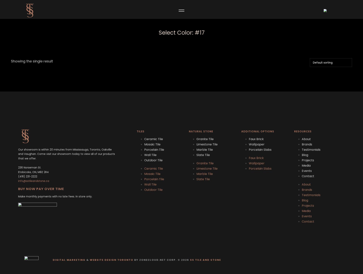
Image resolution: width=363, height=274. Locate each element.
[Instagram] (340, 260)
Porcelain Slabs (260, 149)
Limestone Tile (207, 144)
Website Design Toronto (111, 260)
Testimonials (311, 149)
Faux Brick (256, 139)
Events (307, 171)
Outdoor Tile (153, 160)
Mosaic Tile (152, 144)
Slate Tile (203, 155)
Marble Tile (204, 149)
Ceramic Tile (153, 139)
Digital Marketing (69, 260)
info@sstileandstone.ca (33, 181)
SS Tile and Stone (205, 260)
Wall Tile (150, 155)
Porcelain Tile (154, 149)
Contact (308, 176)
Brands (307, 144)
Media (306, 165)
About (306, 139)
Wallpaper (256, 144)
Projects (308, 160)
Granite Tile (205, 139)
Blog (305, 155)
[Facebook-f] (333, 260)
